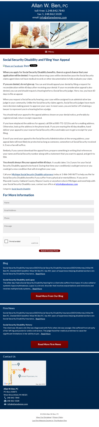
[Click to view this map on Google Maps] (24, 385)
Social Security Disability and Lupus (19, 280)
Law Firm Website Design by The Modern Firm (49, 421)
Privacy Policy (58, 417)
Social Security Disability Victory (17, 325)
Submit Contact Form (49, 251)
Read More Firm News (49, 344)
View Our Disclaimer (43, 417)
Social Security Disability (21, 189)
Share (26, 65)
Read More (40, 273)
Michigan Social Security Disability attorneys (32, 174)
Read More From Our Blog (49, 296)
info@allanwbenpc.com (53, 17)
